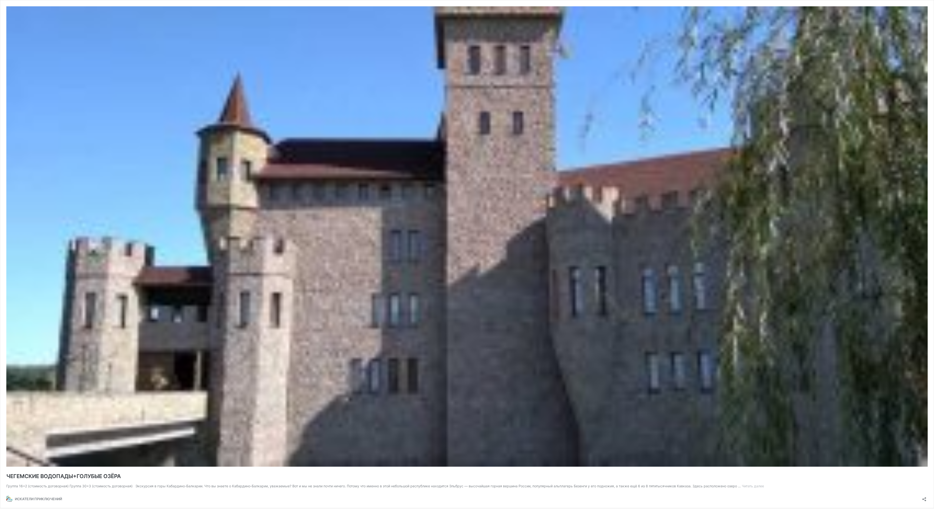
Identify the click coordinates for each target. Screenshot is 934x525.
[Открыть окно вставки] (924, 497)
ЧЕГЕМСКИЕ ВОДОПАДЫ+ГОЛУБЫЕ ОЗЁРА (63, 476)
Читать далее (753, 486)
